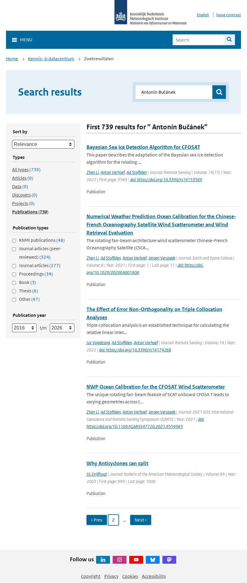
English (203, 14)
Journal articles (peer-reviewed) (40, 253)
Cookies (130, 576)
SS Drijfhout (96, 474)
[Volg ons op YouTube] (136, 560)
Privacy (111, 576)
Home (12, 58)
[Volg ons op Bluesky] (153, 560)
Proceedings (36, 274)
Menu (26, 40)
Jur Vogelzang (98, 342)
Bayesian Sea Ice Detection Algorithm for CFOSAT (143, 147)
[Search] (229, 39)
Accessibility (154, 576)
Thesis (28, 291)
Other (29, 299)
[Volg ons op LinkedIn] (103, 560)
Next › (141, 520)
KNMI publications (42, 240)
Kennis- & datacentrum (51, 58)
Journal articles (40, 265)
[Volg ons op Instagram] (119, 560)
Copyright (90, 576)
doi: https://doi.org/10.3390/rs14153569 (166, 179)
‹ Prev (96, 520)
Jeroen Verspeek (162, 258)
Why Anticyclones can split (117, 463)
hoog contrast (228, 14)
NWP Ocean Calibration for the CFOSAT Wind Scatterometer (155, 386)
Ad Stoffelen (137, 172)
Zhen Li (92, 172)
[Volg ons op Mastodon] (169, 560)
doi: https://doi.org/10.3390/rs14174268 (135, 350)
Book (27, 282)
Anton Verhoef (113, 172)
